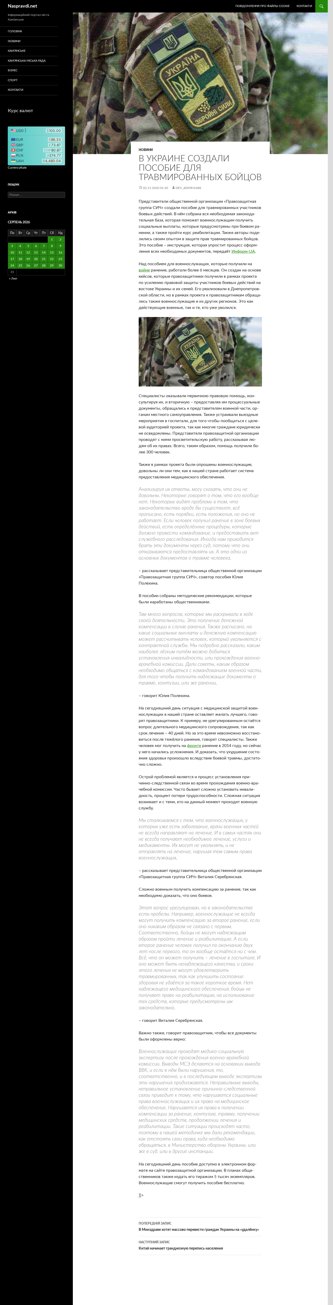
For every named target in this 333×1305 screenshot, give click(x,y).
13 (36, 252)
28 (44, 265)
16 (60, 252)
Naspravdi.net (22, 6)
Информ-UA (243, 251)
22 (52, 259)
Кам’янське (16, 50)
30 (60, 265)
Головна (15, 31)
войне (144, 270)
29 (52, 265)
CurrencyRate (17, 167)
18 (20, 259)
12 (28, 252)
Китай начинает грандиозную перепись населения (181, 1245)
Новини (146, 149)
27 (36, 265)
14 (44, 252)
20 (36, 259)
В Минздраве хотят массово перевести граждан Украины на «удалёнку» (199, 1227)
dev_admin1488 (188, 187)
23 (60, 259)
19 (28, 259)
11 (20, 252)
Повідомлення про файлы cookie (262, 6)
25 (20, 265)
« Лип (13, 278)
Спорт (13, 80)
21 (44, 259)
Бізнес (12, 70)
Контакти (304, 6)
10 (12, 252)
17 (12, 259)
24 (12, 265)
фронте (194, 746)
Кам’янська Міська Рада (27, 60)
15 (52, 252)
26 (28, 265)
